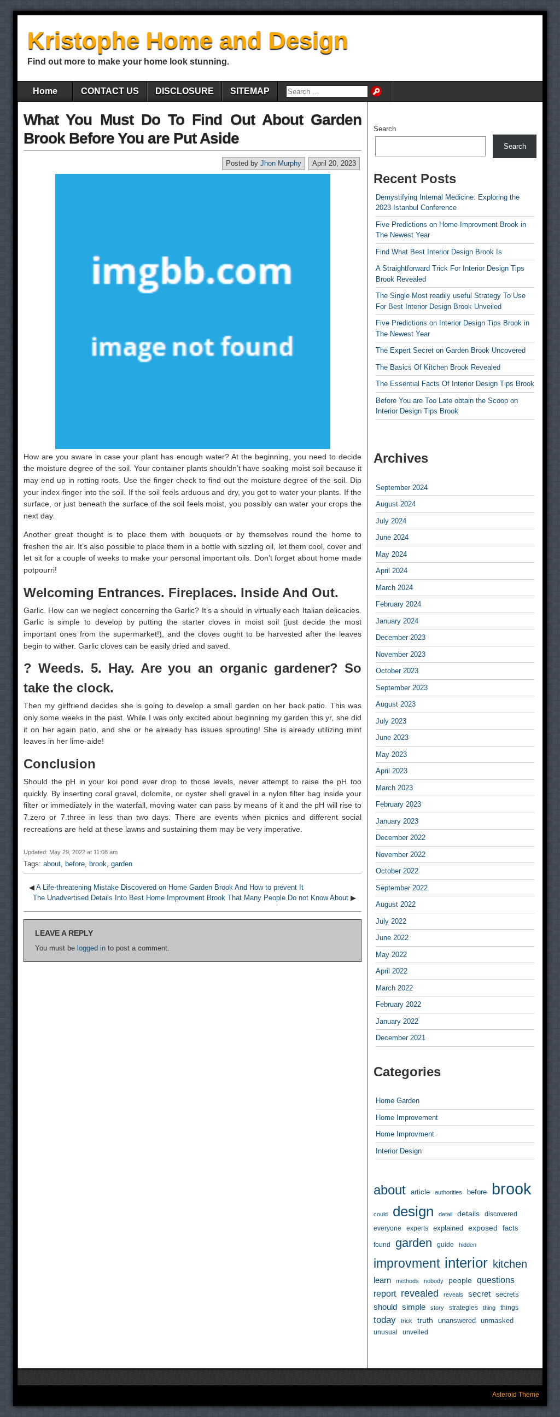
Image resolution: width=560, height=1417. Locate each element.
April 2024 (391, 571)
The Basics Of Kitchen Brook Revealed (438, 367)
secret (479, 1293)
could (381, 1214)
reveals (453, 1294)
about (52, 864)
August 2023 (396, 704)
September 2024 (402, 487)
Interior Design (399, 1151)
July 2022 (391, 921)
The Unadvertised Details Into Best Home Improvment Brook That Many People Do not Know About (190, 898)
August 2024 (396, 504)
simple (413, 1307)
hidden (467, 1244)
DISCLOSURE (184, 91)
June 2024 (392, 537)
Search (385, 129)
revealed (420, 1293)
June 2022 (392, 938)
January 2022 (397, 1021)
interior (466, 1262)
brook (98, 864)
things (509, 1307)
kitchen (510, 1263)
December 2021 (400, 1038)
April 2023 (391, 771)
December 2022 (400, 837)
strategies (463, 1307)
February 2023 (398, 804)
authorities (448, 1192)
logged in (91, 948)
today (385, 1320)
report (385, 1293)
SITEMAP (250, 91)
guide (445, 1245)
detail (445, 1214)
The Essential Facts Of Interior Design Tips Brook (455, 384)
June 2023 (392, 737)
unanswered (457, 1320)
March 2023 (394, 788)
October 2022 (397, 871)
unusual (386, 1332)
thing (489, 1307)
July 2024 (391, 521)
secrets (507, 1294)
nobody (434, 1281)
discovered (501, 1214)
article (420, 1192)
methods (407, 1281)
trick (406, 1320)
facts (510, 1228)
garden (121, 864)
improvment (407, 1263)
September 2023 (402, 688)
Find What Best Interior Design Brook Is (439, 252)
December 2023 (400, 637)
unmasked (497, 1320)
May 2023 (391, 754)
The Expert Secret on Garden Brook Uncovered (451, 350)
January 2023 (397, 821)
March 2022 (394, 988)
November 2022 (400, 854)
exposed (483, 1227)
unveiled (415, 1332)
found (382, 1244)
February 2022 (398, 1004)
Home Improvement (407, 1117)
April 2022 (391, 971)
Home (45, 91)
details (468, 1213)
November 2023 (400, 654)
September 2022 (402, 888)
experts (417, 1228)
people (460, 1280)
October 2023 (397, 671)
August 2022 (396, 904)
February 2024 (398, 604)
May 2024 (391, 554)
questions (496, 1280)
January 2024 (397, 621)
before (75, 864)
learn (382, 1280)
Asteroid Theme (515, 1394)
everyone (387, 1228)
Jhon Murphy (280, 163)
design (413, 1211)
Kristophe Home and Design (187, 40)
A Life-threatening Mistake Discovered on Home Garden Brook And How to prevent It (170, 887)
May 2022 (391, 955)
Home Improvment (405, 1134)
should (385, 1306)
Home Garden (397, 1101)
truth (425, 1320)
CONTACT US (110, 91)
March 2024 (394, 588)
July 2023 (391, 721)
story (437, 1307)
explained (448, 1228)
